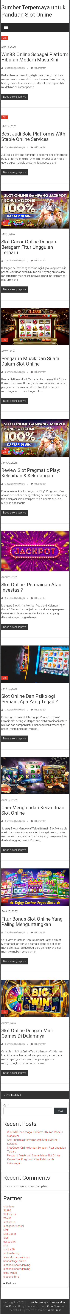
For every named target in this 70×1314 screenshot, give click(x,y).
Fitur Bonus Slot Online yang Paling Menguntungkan (32, 921)
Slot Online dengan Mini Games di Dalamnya (27, 1033)
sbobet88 (9, 1249)
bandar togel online (14, 1261)
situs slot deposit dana (16, 1257)
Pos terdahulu (14, 1095)
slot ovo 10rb (11, 1276)
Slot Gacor (9, 1214)
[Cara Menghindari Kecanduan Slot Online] (35, 775)
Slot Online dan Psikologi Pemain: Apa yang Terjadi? (29, 698)
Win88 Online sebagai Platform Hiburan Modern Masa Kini (34, 57)
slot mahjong (11, 1253)
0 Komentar (40, 68)
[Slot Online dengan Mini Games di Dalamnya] (35, 998)
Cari (5, 1105)
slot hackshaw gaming (16, 1265)
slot (5, 1245)
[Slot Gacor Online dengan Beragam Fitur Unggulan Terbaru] (35, 209)
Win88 (7, 1218)
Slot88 (7, 1210)
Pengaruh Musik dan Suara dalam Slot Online (30, 361)
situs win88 (10, 1272)
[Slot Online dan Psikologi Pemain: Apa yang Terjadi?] (35, 664)
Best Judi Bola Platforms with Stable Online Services (33, 136)
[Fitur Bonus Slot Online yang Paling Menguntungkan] (35, 886)
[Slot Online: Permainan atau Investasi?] (35, 551)
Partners (11, 1283)
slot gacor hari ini (13, 1226)
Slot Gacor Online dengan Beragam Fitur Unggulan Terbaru (28, 247)
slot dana (8, 1206)
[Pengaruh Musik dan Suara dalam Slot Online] (35, 326)
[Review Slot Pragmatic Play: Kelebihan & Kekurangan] (35, 437)
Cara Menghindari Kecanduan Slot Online (32, 810)
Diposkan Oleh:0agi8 (14, 68)
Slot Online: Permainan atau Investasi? (31, 587)
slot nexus (9, 1222)
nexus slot (9, 1241)
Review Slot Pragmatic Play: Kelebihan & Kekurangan (30, 472)
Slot (5, 38)
